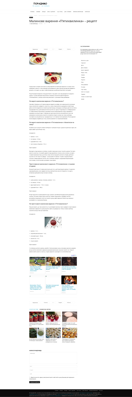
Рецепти (35, 15)
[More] (73, 49)
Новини (38, 11)
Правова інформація (78, 11)
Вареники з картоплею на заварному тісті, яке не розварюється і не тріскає (51, 340)
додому (30, 15)
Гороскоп (83, 63)
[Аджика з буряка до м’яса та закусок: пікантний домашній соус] (53, 317)
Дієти (82, 65)
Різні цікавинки (84, 84)
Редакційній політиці (33, 394)
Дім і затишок (67, 11)
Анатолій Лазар (34, 23)
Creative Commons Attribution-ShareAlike (65, 394)
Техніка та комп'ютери (86, 96)
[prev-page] (52, 345)
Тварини (83, 94)
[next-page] (54, 345)
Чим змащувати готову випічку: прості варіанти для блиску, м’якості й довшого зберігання (68, 340)
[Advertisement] (78, 5)
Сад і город (59, 11)
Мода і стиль (84, 72)
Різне (82, 82)
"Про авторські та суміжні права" (86, 392)
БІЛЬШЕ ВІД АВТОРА (45, 309)
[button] (101, 11)
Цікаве (82, 99)
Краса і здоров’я (51, 11)
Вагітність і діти (84, 60)
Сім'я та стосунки (85, 91)
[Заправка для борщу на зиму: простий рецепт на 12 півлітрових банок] (36, 317)
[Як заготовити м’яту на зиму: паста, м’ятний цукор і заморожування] (36, 333)
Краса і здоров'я (85, 70)
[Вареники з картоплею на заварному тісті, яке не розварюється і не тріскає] (53, 333)
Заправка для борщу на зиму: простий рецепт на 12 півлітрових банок (36, 324)
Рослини (83, 87)
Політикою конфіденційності (55, 395)
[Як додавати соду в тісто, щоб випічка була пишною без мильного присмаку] (69, 317)
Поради (43, 11)
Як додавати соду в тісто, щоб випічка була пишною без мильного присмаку (69, 324)
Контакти (87, 11)
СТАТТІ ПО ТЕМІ (33, 309)
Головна (32, 11)
